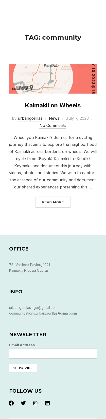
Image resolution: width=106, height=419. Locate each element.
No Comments (52, 125)
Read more (56, 202)
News (54, 118)
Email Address (22, 345)
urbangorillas (30, 118)
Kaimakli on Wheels (53, 105)
